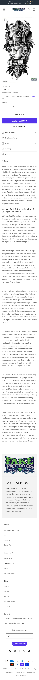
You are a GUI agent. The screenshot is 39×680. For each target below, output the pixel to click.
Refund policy (32, 669)
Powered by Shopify (20, 669)
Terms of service (20, 672)
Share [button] (6, 161)
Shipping (4, 92)
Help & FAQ (7, 606)
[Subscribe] (30, 636)
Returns (6, 592)
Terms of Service (9, 601)
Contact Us (7, 545)
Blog (5, 535)
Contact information (20, 675)
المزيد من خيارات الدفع (19, 126)
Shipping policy (31, 672)
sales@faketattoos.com (17, 623)
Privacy (6, 596)
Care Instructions (9, 563)
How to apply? (8, 559)
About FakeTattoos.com (12, 530)
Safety (6, 568)
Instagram (7, 540)
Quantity (4, 102)
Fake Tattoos (11, 669)
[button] (4, 9)
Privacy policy (10, 672)
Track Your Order (9, 573)
